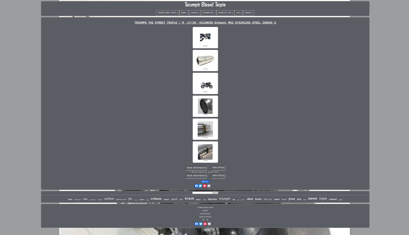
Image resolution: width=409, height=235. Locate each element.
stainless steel (121, 199)
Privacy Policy (205, 213)
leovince (100, 199)
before (198, 199)
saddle (204, 199)
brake (258, 199)
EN (203, 220)
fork (299, 199)
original (333, 199)
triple (323, 198)
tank (238, 200)
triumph (224, 198)
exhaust (156, 198)
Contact (205, 210)
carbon (109, 198)
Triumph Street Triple (205, 207)
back (70, 199)
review (284, 199)
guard (340, 199)
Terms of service (205, 216)
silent (250, 198)
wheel (276, 199)
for (130, 198)
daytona (212, 199)
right (181, 199)
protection (93, 199)
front (292, 198)
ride (233, 199)
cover (135, 200)
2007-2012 (268, 199)
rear (85, 198)
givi (243, 200)
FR (207, 220)
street (312, 198)
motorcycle (78, 199)
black (189, 199)
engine (166, 199)
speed (174, 199)
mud (147, 200)
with (304, 199)
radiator (141, 199)
